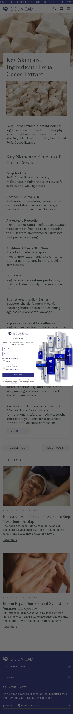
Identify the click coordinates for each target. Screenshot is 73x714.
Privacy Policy (14, 382)
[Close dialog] (71, 330)
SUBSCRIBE (18, 374)
